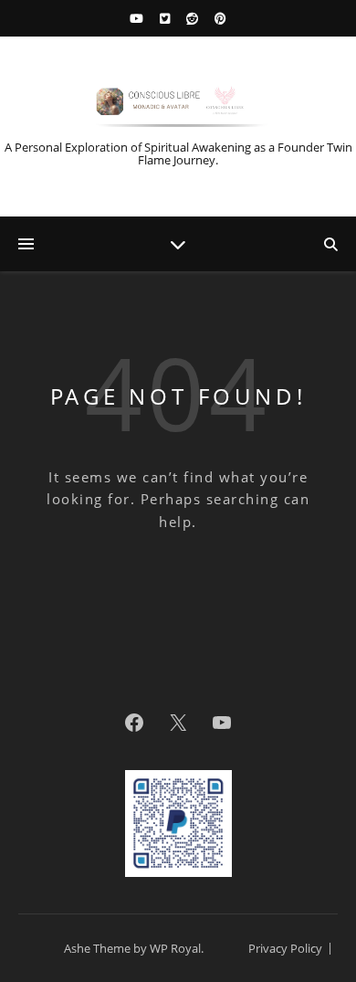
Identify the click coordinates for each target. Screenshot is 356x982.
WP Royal (175, 948)
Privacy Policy (285, 948)
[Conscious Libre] (178, 104)
